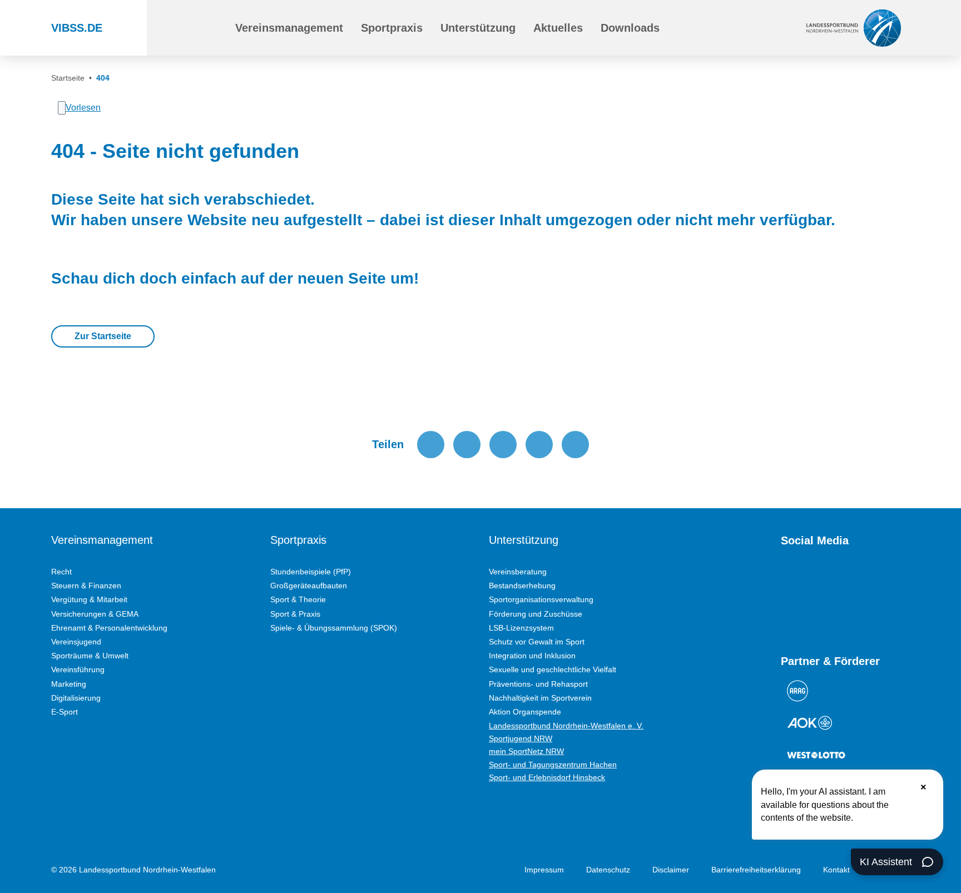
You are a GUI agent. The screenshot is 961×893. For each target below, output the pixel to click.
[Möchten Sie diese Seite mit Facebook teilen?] (430, 444)
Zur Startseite (103, 336)
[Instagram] (806, 580)
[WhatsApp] (866, 580)
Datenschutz (608, 869)
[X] (846, 580)
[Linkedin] (786, 615)
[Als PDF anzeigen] (575, 444)
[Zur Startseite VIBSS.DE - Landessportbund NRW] (853, 27)
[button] (289, 28)
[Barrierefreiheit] (716, 28)
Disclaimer (670, 869)
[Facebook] (826, 580)
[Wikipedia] (886, 580)
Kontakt (836, 869)
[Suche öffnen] (201, 28)
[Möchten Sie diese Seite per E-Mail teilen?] (539, 444)
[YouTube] (786, 580)
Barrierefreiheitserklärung (756, 869)
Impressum (544, 869)
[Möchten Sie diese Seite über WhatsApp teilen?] (503, 444)
